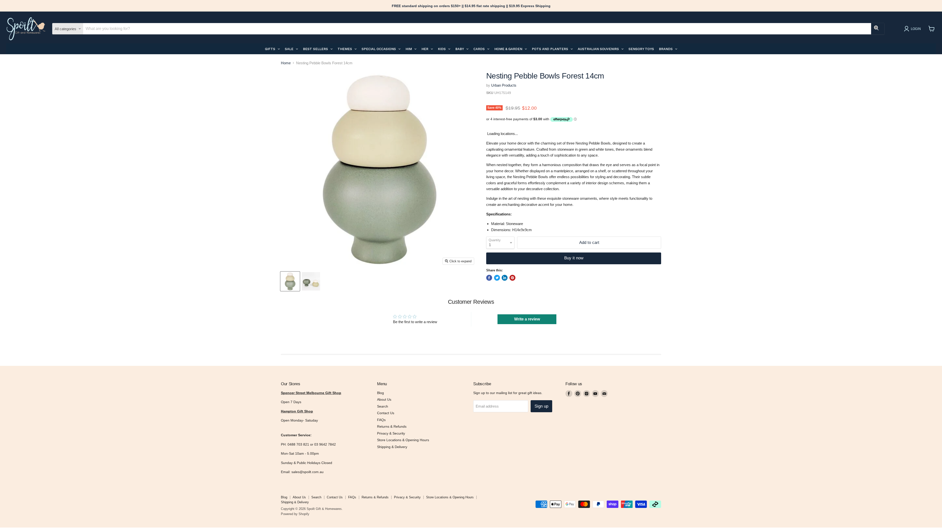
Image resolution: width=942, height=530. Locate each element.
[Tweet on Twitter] (497, 278)
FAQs (381, 420)
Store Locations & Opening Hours (403, 440)
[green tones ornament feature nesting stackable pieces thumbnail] (290, 281)
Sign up (541, 406)
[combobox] (477, 28)
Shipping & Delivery (392, 447)
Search (382, 406)
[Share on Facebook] (489, 278)
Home (286, 63)
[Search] (877, 28)
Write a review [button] (527, 319)
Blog (380, 393)
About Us (384, 399)
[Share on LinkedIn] (505, 278)
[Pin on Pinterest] (512, 278)
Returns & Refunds (391, 426)
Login (916, 29)
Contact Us (385, 413)
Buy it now (573, 258)
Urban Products (503, 85)
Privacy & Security (391, 433)
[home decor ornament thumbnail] (311, 281)
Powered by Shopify (295, 514)
